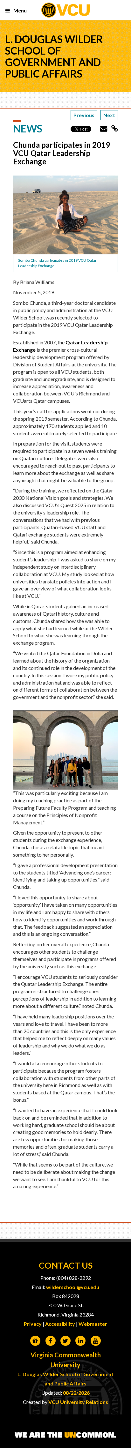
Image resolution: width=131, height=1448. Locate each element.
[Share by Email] (101, 128)
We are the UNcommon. (65, 1435)
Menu (19, 10)
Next (109, 115)
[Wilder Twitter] (65, 1340)
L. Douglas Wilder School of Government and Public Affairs (54, 56)
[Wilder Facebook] (50, 1340)
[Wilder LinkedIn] (80, 1340)
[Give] (35, 1340)
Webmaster (93, 1324)
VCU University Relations (78, 1402)
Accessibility (60, 1324)
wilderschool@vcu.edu (72, 1287)
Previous (83, 115)
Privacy (33, 1324)
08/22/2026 (76, 1393)
